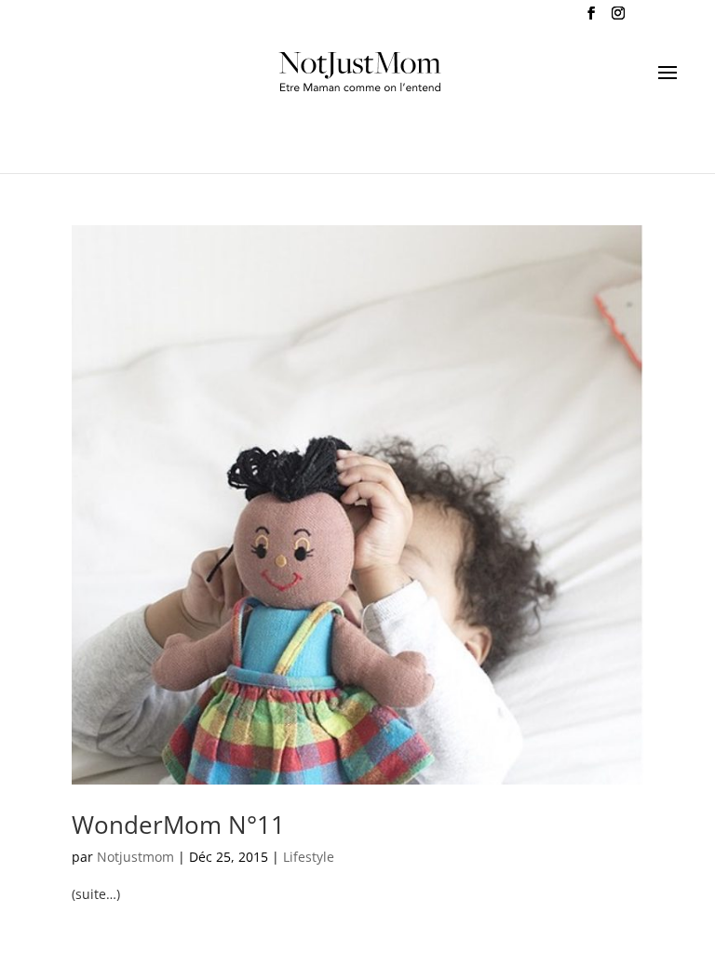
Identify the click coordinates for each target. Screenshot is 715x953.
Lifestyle (308, 857)
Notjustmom (135, 857)
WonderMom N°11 (178, 824)
